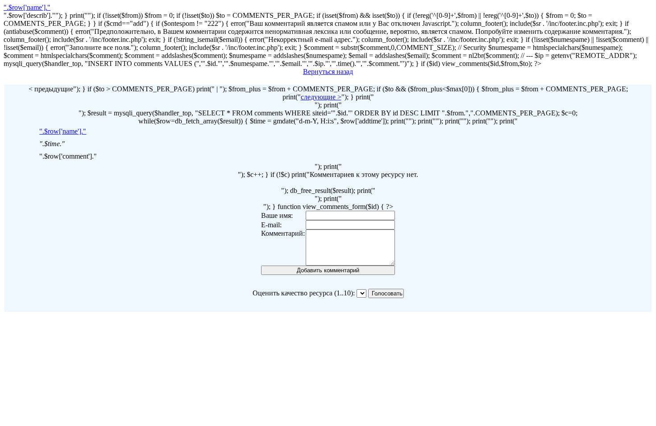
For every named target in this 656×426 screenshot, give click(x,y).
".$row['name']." (27, 7)
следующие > (321, 97)
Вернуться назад (328, 71)
